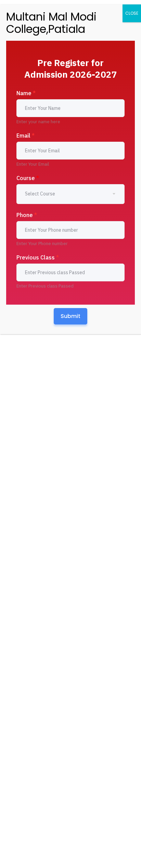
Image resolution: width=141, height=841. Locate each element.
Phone (26, 215)
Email (25, 135)
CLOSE (131, 13)
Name (26, 93)
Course (27, 178)
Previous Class (37, 257)
